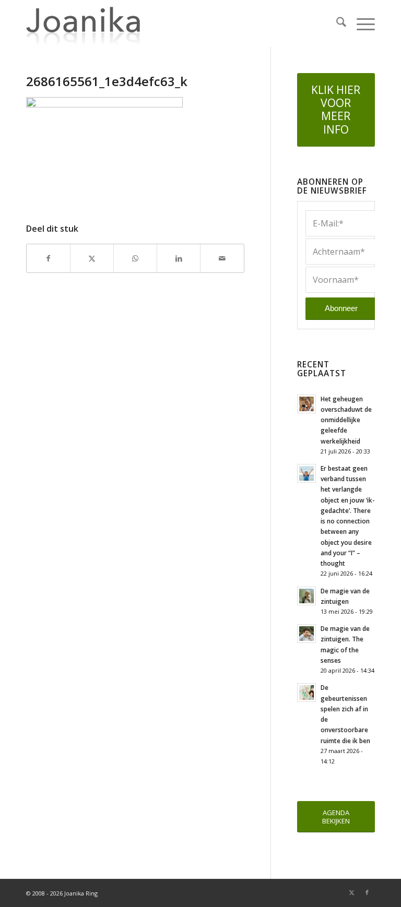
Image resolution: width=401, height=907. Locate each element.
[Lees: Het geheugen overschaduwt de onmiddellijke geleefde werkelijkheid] (306, 404)
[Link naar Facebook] (367, 892)
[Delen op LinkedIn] (178, 258)
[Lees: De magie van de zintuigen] (306, 596)
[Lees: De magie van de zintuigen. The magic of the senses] (306, 633)
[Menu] (360, 23)
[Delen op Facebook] (48, 258)
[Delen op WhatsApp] (135, 258)
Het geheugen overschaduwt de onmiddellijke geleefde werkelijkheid (346, 420)
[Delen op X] (91, 258)
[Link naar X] (351, 892)
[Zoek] (336, 23)
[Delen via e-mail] (221, 258)
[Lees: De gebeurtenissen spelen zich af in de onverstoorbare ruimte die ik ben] (306, 692)
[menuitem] (336, 23)
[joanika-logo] (83, 23)
